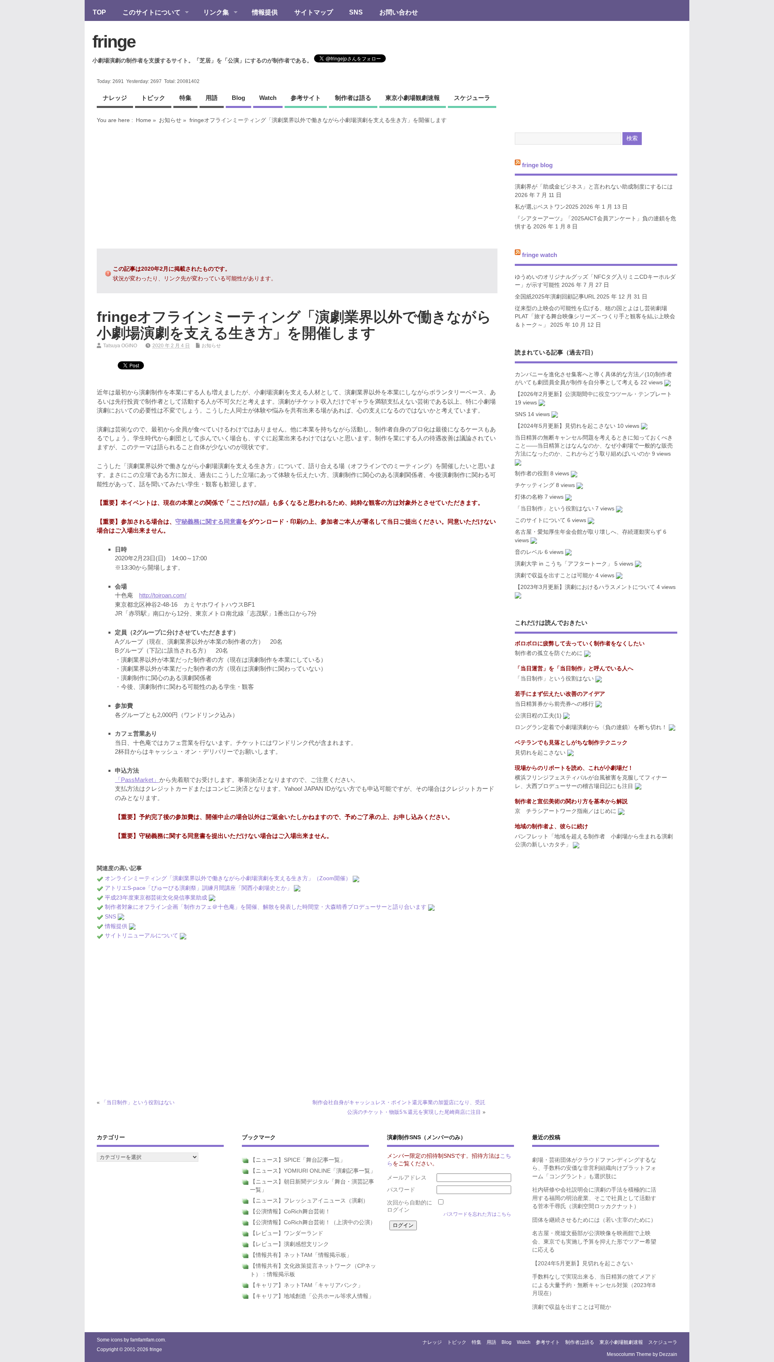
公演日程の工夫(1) (538, 716)
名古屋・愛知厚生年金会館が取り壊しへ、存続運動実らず (588, 532)
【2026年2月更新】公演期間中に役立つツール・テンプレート (593, 394)
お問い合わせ (398, 12)
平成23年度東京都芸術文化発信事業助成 (156, 898)
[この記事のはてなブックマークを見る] (356, 878)
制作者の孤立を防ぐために (549, 653)
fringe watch (539, 254)
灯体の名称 (529, 497)
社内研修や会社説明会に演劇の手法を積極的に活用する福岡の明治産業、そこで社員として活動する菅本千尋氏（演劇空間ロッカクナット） (594, 1198)
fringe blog (537, 164)
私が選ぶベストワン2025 (546, 207)
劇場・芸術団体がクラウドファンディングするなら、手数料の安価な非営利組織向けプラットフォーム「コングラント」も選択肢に (594, 1168)
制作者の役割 (532, 474)
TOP (99, 12)
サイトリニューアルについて (141, 936)
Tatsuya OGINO (120, 345)
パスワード (401, 1190)
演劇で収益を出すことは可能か (554, 575)
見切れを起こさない (540, 753)
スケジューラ (472, 97)
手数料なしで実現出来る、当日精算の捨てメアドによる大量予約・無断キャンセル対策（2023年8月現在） (594, 1285)
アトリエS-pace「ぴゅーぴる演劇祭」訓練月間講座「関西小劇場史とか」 (198, 888)
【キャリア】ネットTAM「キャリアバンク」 (306, 1285)
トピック (153, 97)
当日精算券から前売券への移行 (554, 704)
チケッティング (534, 485)
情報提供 (265, 12)
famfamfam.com (147, 1340)
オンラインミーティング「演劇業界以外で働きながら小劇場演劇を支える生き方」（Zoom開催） (228, 878)
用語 (212, 97)
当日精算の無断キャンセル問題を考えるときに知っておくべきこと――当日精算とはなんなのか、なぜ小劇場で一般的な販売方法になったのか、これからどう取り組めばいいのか (594, 446)
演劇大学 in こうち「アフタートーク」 (564, 564)
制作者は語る (353, 97)
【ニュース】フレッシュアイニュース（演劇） (309, 1201)
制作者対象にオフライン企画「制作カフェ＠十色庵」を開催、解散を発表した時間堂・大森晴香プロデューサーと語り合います (266, 907)
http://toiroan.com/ (162, 595)
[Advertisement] (297, 186)
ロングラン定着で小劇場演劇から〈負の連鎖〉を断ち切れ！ (591, 727)
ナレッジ (115, 97)
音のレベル (529, 552)
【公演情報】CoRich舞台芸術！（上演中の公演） (313, 1222)
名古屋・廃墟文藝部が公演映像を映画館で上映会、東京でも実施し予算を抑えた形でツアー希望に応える (594, 1241)
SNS (356, 12)
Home (143, 120)
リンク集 (212, 12)
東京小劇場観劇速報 (412, 97)
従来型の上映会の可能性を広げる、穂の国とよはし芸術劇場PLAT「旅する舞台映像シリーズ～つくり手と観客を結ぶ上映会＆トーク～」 (595, 316)
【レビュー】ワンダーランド (286, 1233)
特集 (185, 97)
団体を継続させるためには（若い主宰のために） (594, 1220)
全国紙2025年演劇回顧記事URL (555, 297)
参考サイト (306, 97)
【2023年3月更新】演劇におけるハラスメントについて (585, 587)
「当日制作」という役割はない (138, 1102)
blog (238, 97)
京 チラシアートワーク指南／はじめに (565, 811)
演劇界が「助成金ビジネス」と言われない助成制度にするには (594, 187)
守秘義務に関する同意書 (208, 521)
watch (268, 97)
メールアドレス (407, 1178)
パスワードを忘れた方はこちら (477, 1214)
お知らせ (170, 120)
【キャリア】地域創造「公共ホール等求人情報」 (312, 1296)
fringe (113, 41)
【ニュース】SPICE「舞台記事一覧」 (297, 1160)
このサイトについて (147, 12)
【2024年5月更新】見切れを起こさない (565, 426)
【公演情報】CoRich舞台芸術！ (290, 1212)
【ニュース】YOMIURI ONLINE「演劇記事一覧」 (313, 1171)
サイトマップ (313, 12)
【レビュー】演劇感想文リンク (289, 1244)
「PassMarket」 (137, 779)
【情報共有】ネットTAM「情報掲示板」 (301, 1255)
